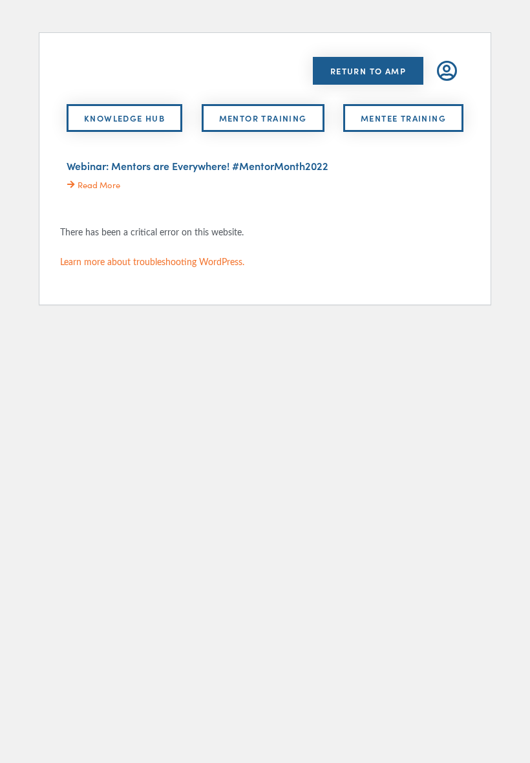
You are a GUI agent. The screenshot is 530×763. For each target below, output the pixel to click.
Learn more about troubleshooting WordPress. (152, 261)
